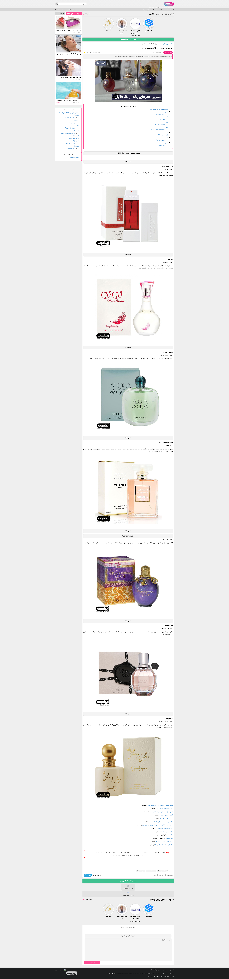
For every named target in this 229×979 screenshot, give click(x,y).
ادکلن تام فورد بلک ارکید (166, 832)
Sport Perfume (159, 114)
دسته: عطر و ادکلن (168, 52)
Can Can (162, 119)
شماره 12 (165, 143)
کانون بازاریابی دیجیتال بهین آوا (155, 977)
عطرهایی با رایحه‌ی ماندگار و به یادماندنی (162, 822)
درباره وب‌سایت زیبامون (168, 970)
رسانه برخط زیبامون (115, 973)
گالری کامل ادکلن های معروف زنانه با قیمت (161, 812)
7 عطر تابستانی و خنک (166, 815)
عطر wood (170, 835)
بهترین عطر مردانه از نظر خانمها (164, 842)
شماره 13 (165, 137)
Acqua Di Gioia (159, 124)
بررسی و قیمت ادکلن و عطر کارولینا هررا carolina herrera (157, 825)
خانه (172, 44)
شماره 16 (165, 122)
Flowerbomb (160, 140)
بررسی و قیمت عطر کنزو (166, 818)
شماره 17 (165, 117)
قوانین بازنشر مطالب (154, 970)
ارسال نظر (92, 963)
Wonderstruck (163, 135)
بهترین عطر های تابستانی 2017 (164, 828)
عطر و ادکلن (166, 44)
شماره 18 (165, 112)
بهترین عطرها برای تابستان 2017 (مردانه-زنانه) (160, 805)
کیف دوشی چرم (74, 157)
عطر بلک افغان (169, 838)
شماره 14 (165, 132)
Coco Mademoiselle (158, 130)
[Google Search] (56, 4)
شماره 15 (165, 127)
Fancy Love (161, 145)
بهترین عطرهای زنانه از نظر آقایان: (158, 109)
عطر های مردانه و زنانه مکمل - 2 (164, 845)
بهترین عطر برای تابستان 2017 (164, 808)
